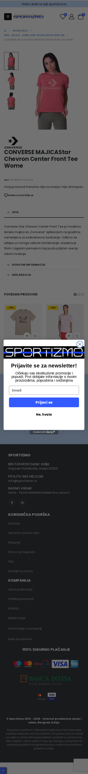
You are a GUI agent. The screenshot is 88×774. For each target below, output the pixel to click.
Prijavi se (44, 402)
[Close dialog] (80, 344)
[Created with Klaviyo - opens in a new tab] (44, 432)
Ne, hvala (44, 414)
